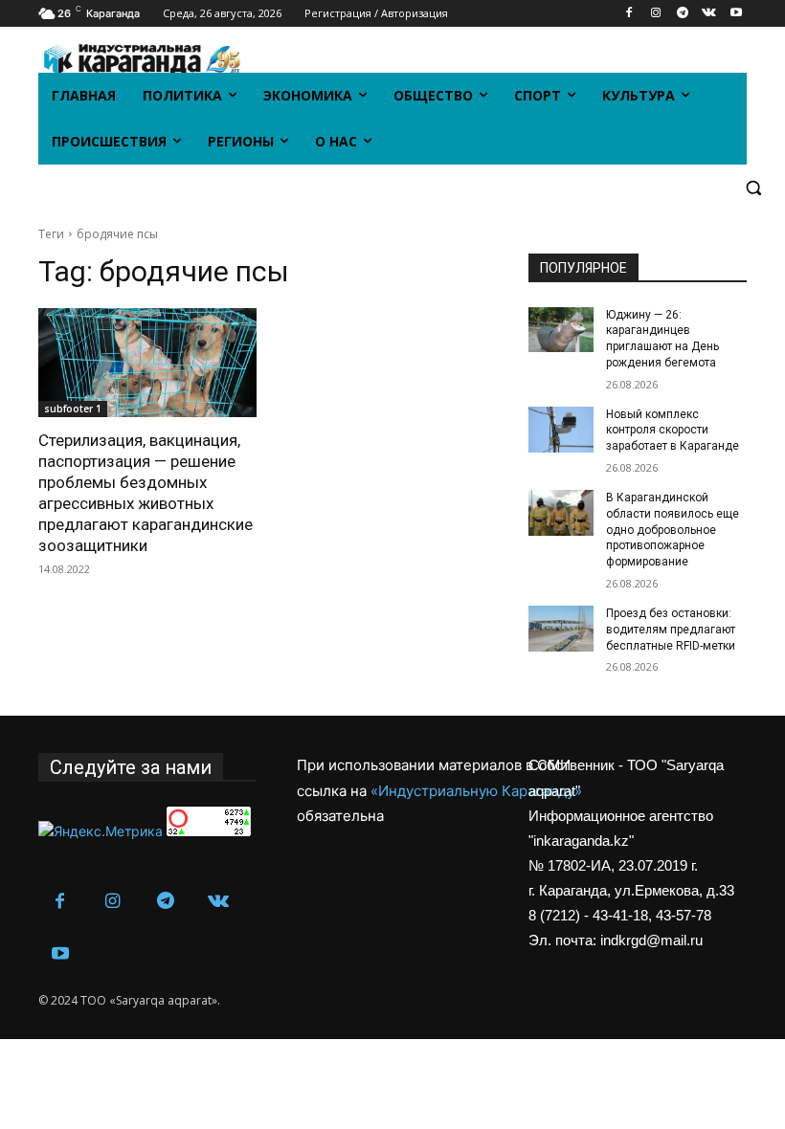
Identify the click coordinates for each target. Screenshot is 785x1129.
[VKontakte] (709, 14)
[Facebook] (629, 14)
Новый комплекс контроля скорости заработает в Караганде (672, 431)
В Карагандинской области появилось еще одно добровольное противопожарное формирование (672, 529)
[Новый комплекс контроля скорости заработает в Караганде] (561, 430)
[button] (752, 188)
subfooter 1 (72, 408)
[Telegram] (683, 14)
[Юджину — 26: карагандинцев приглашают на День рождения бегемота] (561, 330)
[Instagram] (656, 14)
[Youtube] (736, 14)
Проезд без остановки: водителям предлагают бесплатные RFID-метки (670, 630)
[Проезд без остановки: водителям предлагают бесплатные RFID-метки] (561, 629)
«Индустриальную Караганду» (476, 791)
